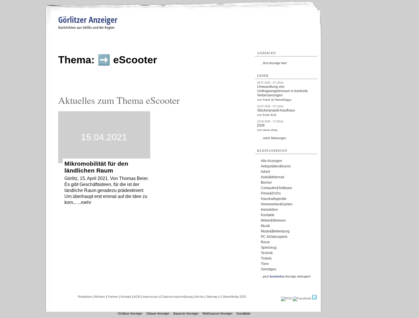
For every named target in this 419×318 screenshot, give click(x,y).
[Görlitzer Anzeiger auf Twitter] (314, 298)
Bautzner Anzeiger (186, 313)
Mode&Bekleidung (275, 231)
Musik (265, 225)
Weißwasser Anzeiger (217, 313)
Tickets (266, 258)
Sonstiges (268, 269)
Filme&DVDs (271, 193)
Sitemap (211, 296)
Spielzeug (268, 247)
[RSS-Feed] (286, 298)
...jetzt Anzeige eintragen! (286, 276)
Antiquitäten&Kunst (275, 166)
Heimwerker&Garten (276, 204)
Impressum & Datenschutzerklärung (168, 296)
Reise (265, 242)
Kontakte (267, 215)
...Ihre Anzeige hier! (274, 63)
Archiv (199, 296)
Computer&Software (276, 188)
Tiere (265, 263)
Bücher (266, 182)
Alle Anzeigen (271, 160)
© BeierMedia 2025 (233, 296)
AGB (136, 296)
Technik (267, 253)
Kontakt (126, 296)
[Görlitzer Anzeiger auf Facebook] (302, 298)
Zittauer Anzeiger (158, 313)
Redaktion (85, 296)
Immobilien (269, 209)
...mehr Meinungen (273, 138)
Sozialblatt (243, 313)
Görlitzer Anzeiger (87, 19)
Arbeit (265, 171)
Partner (113, 296)
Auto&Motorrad (272, 177)
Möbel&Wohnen (273, 220)
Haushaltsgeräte (273, 198)
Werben (99, 296)
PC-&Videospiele (274, 236)
